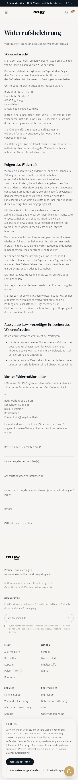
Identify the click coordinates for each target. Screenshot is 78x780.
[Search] (66, 12)
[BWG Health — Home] (39, 12)
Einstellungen (56, 770)
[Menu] (6, 12)
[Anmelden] (68, 618)
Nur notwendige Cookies (25, 770)
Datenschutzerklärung (38, 629)
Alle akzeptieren (20, 762)
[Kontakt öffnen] (69, 771)
